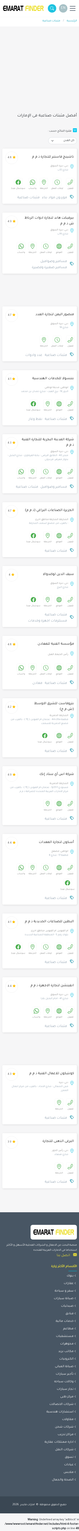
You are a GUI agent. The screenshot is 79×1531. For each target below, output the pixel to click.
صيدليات (67, 1306)
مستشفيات (65, 1336)
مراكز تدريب (66, 1434)
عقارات (69, 1283)
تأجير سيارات (65, 1374)
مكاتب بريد (66, 1351)
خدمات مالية (65, 1321)
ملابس (69, 1472)
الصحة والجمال (63, 1480)
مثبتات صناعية (51, 21)
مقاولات (68, 1419)
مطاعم (68, 1329)
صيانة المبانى (64, 1366)
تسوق (69, 1457)
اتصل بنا (63, 1255)
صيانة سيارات (64, 1298)
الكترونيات (66, 1359)
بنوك (70, 1276)
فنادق (70, 1313)
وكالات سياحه (64, 1381)
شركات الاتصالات (61, 1404)
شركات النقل (64, 1449)
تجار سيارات (65, 1389)
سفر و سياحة (64, 1291)
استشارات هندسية (60, 1412)
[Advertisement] (39, 72)
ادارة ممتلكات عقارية (59, 1442)
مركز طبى (67, 1397)
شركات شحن (64, 1427)
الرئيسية (72, 21)
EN (63, 8)
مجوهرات (67, 1344)
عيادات (69, 1465)
